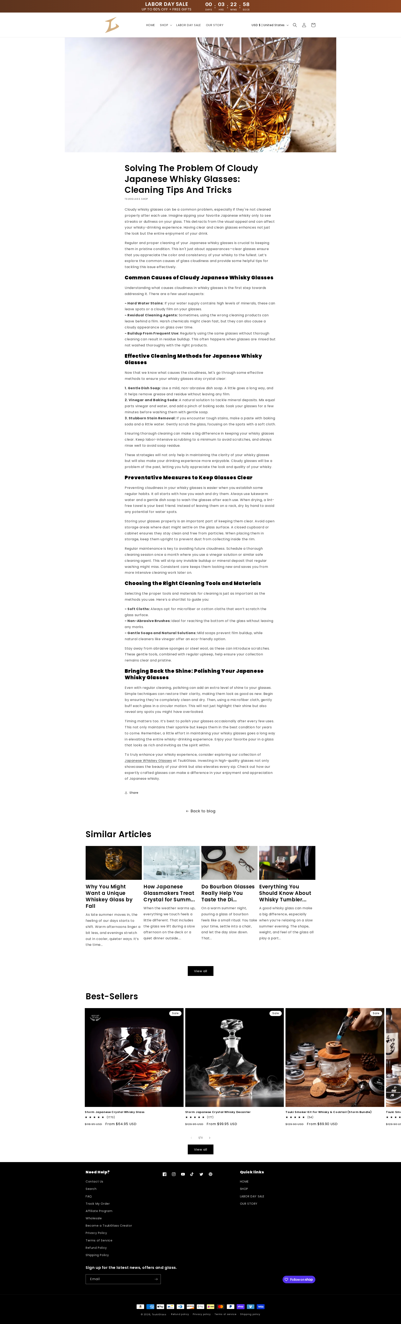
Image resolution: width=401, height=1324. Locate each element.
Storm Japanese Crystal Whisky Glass (115, 1112)
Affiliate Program (99, 1211)
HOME (244, 1181)
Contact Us (94, 1181)
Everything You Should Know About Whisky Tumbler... (285, 893)
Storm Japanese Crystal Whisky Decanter (218, 1112)
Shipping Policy (97, 1255)
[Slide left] (191, 1137)
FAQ (89, 1196)
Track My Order (98, 1204)
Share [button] (133, 793)
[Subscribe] (156, 1279)
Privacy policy (202, 1314)
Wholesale (94, 1218)
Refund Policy (96, 1248)
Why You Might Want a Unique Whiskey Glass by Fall (109, 896)
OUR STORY (249, 1204)
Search (91, 1189)
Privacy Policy (96, 1233)
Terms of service (225, 1314)
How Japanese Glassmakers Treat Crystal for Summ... (169, 893)
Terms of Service (99, 1240)
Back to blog (203, 811)
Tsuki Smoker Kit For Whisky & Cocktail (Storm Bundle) (329, 1112)
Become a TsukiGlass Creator (109, 1226)
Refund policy (180, 1314)
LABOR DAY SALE (252, 1196)
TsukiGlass (159, 1314)
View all (200, 971)
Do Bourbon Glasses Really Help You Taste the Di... (228, 893)
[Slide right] (209, 1137)
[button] (165, 25)
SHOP (244, 1189)
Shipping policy (250, 1314)
